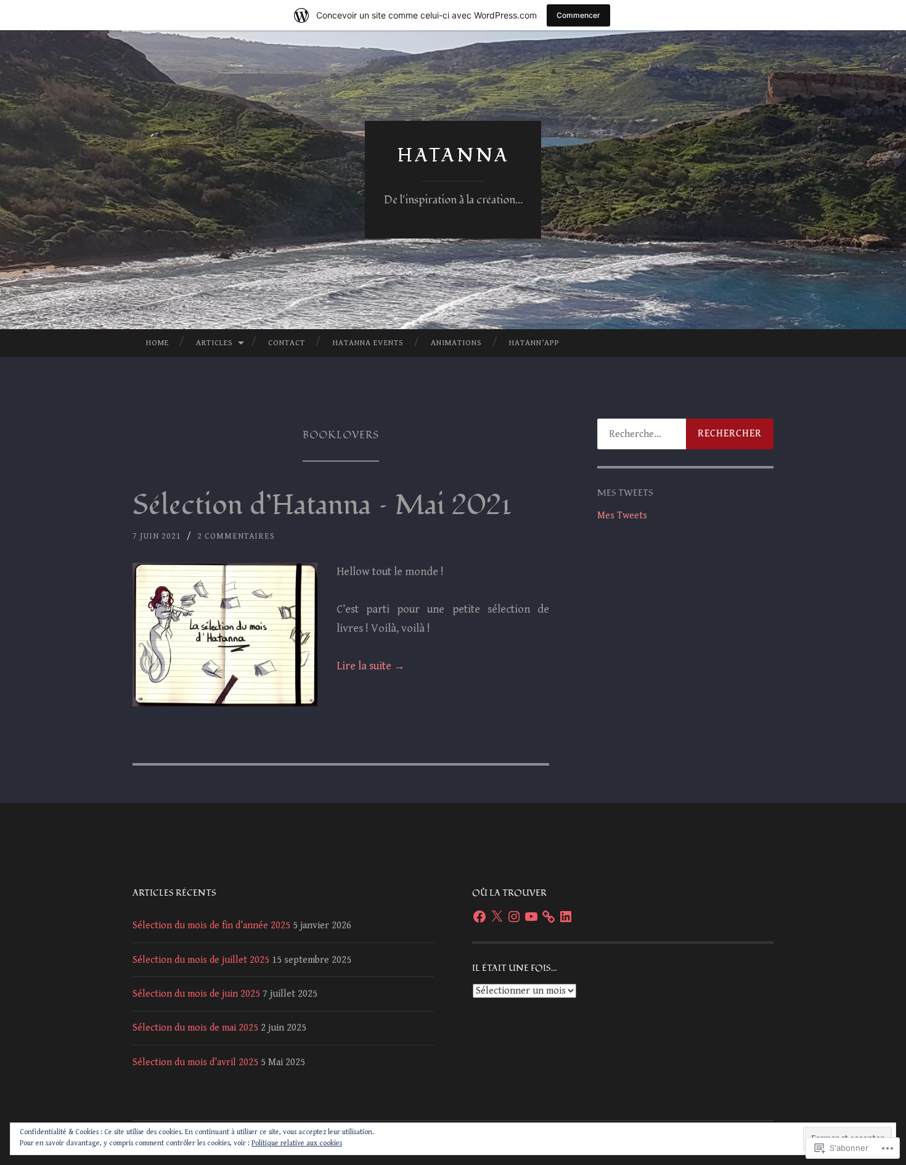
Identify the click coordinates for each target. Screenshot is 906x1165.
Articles (214, 343)
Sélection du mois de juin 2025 (196, 994)
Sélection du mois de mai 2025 (195, 1028)
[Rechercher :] (685, 434)
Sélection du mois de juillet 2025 (201, 960)
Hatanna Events (368, 343)
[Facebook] (479, 916)
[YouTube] (531, 916)
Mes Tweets (622, 515)
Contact (286, 343)
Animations (456, 343)
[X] (496, 916)
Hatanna (453, 155)
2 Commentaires (236, 536)
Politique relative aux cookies (296, 1143)
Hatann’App (534, 343)
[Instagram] (514, 916)
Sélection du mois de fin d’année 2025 (211, 925)
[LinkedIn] (565, 916)
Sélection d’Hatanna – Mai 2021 (322, 505)
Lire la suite (371, 666)
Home (157, 343)
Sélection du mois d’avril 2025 (195, 1062)
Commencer (578, 15)
